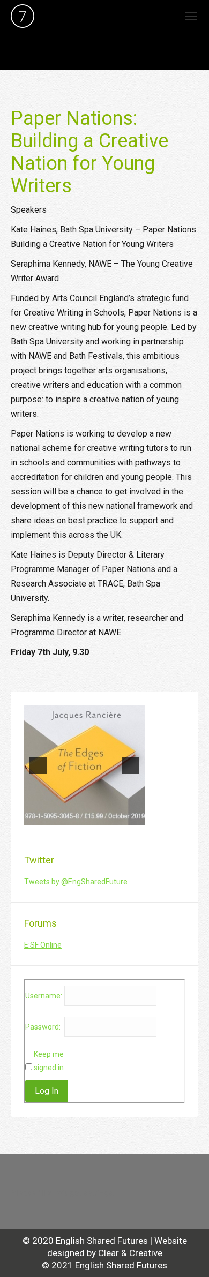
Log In (46, 1091)
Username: (43, 995)
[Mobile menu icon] (190, 16)
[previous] (38, 765)
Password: (43, 1027)
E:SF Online (43, 945)
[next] (130, 765)
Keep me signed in (49, 1061)
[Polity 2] (84, 765)
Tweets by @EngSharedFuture (76, 881)
